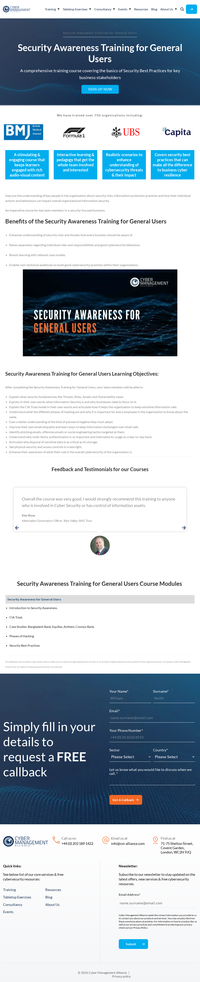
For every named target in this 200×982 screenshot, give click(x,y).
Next (183, 528)
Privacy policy (121, 976)
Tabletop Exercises (17, 897)
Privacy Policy (140, 927)
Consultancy (12, 904)
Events (8, 912)
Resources (53, 889)
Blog (48, 897)
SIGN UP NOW (100, 89)
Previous (16, 528)
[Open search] (182, 9)
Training (9, 889)
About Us (52, 904)
